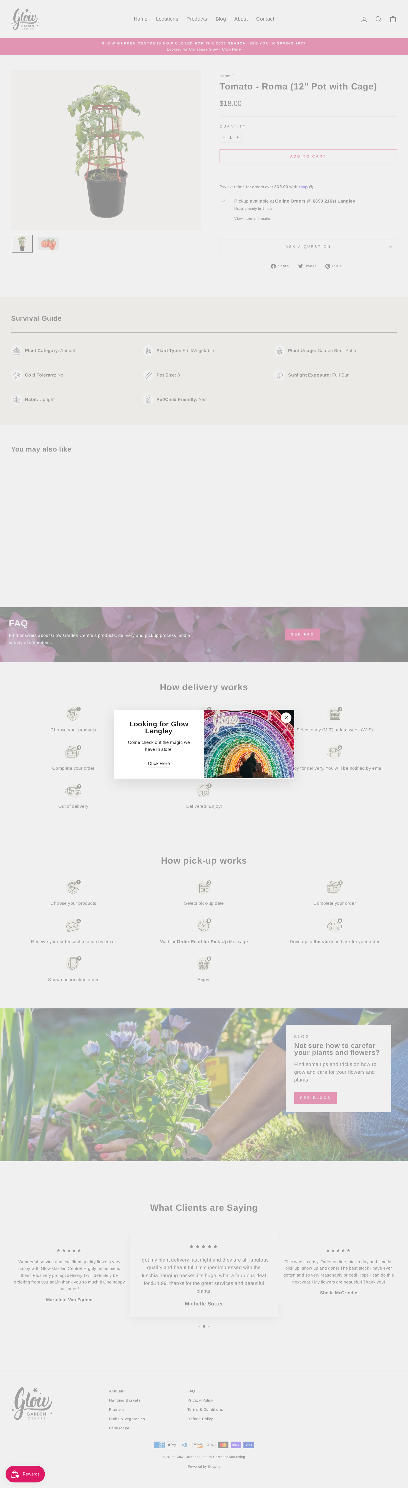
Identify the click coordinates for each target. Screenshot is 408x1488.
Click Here (159, 763)
